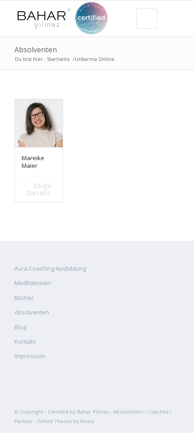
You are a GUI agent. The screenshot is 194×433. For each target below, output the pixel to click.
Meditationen (32, 283)
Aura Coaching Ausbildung (50, 268)
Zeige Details (39, 189)
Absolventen (35, 50)
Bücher (24, 298)
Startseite (58, 58)
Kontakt (25, 341)
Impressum (29, 356)
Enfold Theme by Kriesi (65, 421)
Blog (20, 327)
